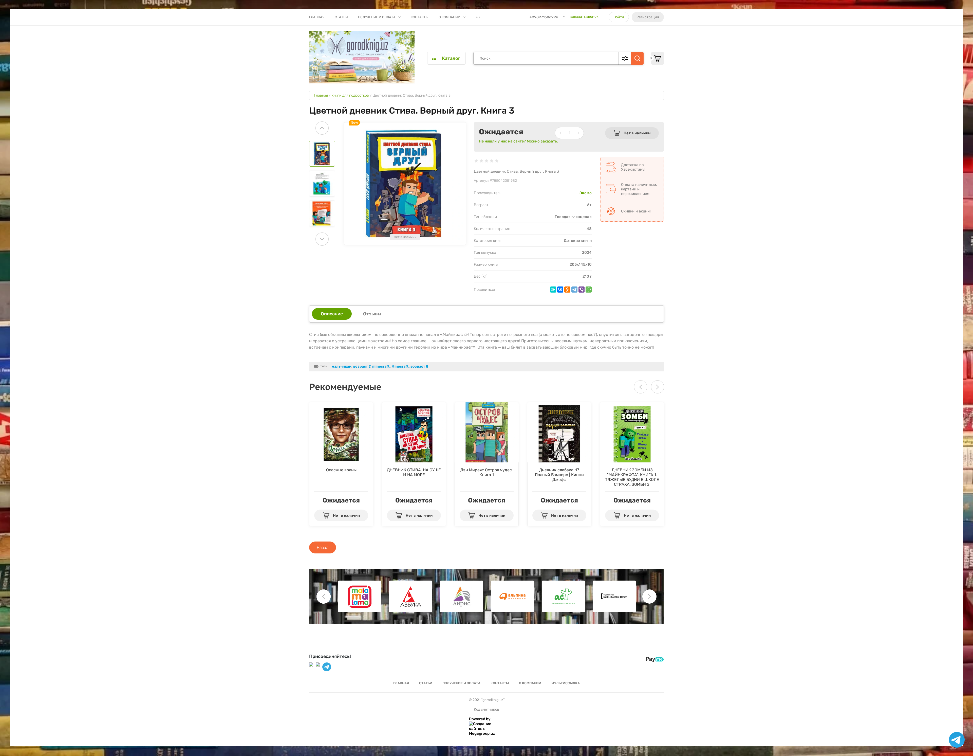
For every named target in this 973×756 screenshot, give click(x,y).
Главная (317, 17)
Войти (618, 17)
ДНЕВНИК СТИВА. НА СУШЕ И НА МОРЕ (414, 472)
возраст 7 (361, 366)
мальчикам (341, 366)
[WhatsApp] (589, 289)
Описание (332, 314)
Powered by (480, 719)
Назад (322, 547)
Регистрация (648, 17)
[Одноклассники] (567, 289)
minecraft (381, 366)
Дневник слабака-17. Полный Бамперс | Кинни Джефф (559, 474)
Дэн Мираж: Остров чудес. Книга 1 (486, 472)
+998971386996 (544, 17)
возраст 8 (419, 366)
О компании (449, 17)
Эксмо (585, 193)
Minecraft (400, 366)
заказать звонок (584, 16)
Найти (637, 58)
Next (322, 239)
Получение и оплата (377, 17)
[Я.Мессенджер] (553, 289)
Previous (322, 128)
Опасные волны (341, 469)
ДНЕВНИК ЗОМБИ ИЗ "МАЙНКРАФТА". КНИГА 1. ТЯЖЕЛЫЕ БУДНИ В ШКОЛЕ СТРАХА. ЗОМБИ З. (632, 477)
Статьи (341, 17)
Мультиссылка (565, 683)
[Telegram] (574, 289)
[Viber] (581, 289)
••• (478, 17)
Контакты (419, 17)
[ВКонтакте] (560, 289)
